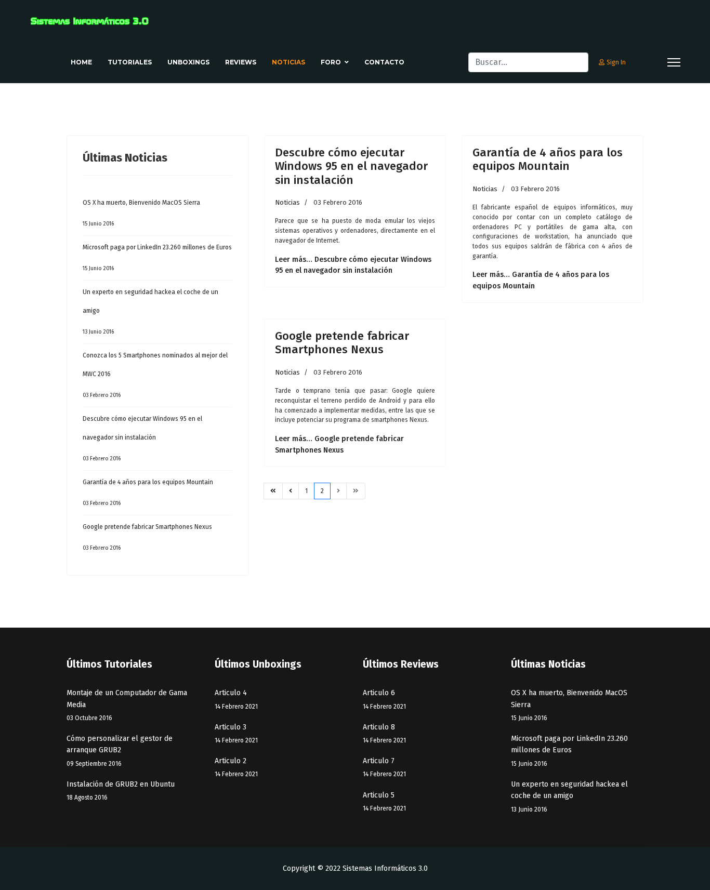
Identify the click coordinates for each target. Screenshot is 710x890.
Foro (331, 62)
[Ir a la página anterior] (290, 491)
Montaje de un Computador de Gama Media (127, 705)
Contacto (384, 62)
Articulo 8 (384, 733)
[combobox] (528, 62)
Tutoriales (130, 62)
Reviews (240, 62)
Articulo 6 (384, 699)
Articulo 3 (236, 733)
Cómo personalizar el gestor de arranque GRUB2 (120, 750)
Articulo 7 (384, 767)
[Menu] (673, 62)
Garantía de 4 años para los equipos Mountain (148, 493)
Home (81, 62)
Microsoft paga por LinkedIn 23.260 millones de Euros (157, 258)
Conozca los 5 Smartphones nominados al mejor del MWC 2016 (155, 375)
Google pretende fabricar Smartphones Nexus (147, 537)
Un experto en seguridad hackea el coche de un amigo (150, 311)
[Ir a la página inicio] (273, 491)
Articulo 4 (236, 699)
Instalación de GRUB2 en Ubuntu (121, 790)
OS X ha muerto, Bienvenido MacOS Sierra (141, 213)
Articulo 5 (384, 801)
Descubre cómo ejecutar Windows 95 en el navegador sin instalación (142, 438)
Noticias (288, 62)
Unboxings (188, 62)
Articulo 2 (236, 767)
